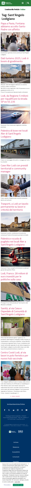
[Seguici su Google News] (22, 410)
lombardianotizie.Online (16, 404)
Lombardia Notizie (12, 9)
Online (22, 9)
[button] (28, 3)
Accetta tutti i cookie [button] (18, 485)
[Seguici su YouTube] (27, 410)
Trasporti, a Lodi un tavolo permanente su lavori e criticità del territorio (14, 207)
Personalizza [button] (7, 485)
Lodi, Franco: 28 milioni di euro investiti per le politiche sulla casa (14, 276)
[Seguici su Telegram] (14, 410)
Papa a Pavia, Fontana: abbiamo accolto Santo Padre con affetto (13, 26)
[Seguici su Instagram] (18, 410)
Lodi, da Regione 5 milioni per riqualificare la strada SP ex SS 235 (14, 99)
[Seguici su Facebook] (5, 410)
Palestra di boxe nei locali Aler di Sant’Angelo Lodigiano (14, 133)
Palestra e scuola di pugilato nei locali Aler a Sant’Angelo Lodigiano (13, 241)
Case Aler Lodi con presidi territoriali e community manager (14, 168)
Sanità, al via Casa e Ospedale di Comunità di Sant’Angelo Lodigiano (14, 311)
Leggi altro (17, 481)
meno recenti (15, 396)
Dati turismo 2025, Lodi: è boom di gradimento (15, 59)
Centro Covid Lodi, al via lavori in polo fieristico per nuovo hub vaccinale (14, 355)
